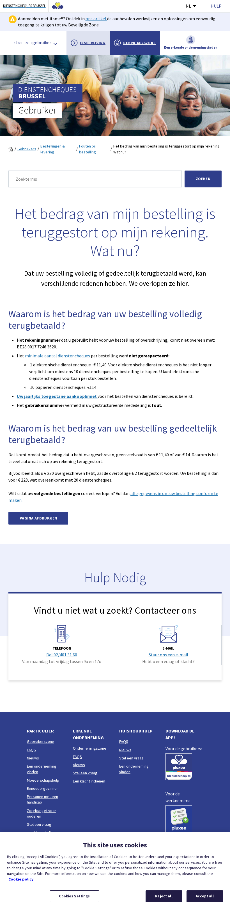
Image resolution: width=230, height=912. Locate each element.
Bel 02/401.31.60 (61, 655)
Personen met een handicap (42, 799)
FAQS (31, 749)
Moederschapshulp (43, 780)
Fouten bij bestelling (87, 149)
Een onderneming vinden (41, 769)
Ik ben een (32, 42)
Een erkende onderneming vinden (190, 47)
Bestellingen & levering (52, 149)
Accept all (204, 896)
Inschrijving (92, 43)
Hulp (216, 6)
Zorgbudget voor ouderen (41, 813)
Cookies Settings (74, 896)
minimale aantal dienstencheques (57, 356)
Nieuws (33, 758)
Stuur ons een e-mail (168, 655)
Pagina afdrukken (38, 518)
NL (188, 6)
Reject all (163, 896)
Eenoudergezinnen (43, 788)
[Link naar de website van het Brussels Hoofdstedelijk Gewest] (56, 6)
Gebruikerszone (139, 43)
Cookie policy (20, 879)
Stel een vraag (39, 824)
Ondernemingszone (89, 748)
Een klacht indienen (89, 781)
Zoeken (203, 178)
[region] (115, 872)
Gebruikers (26, 148)
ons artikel (96, 18)
